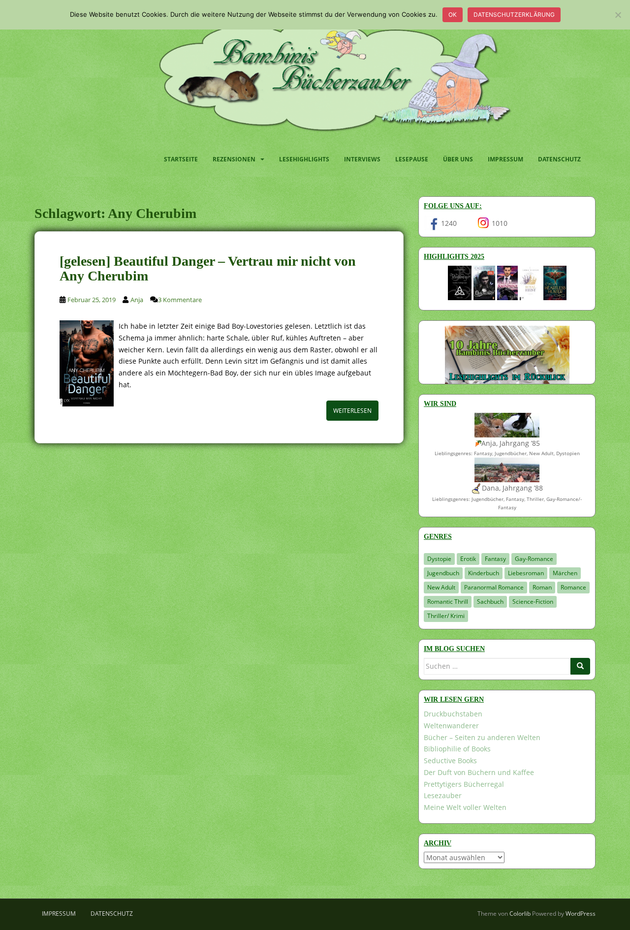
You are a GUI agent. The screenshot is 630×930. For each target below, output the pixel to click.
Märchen (565, 573)
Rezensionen (234, 159)
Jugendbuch (443, 573)
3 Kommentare (180, 299)
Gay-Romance (534, 559)
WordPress (581, 913)
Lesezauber (443, 795)
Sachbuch (490, 601)
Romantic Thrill (447, 601)
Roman (542, 587)
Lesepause (411, 159)
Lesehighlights (304, 159)
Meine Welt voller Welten (465, 807)
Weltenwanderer (451, 725)
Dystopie (439, 559)
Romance (573, 587)
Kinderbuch (483, 573)
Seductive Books (450, 760)
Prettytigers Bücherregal (464, 784)
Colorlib (520, 913)
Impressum (505, 159)
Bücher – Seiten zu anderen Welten (482, 737)
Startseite (181, 159)
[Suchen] (580, 666)
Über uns (458, 159)
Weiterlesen (352, 410)
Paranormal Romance (494, 587)
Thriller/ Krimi (446, 616)
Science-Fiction (532, 601)
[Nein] (618, 15)
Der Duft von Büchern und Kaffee (479, 772)
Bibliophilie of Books (457, 748)
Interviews (362, 159)
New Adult (441, 587)
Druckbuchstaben (453, 713)
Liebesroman (526, 573)
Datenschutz (559, 159)
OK (452, 14)
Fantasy (495, 559)
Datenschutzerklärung (514, 14)
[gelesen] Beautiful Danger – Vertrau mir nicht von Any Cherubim (208, 268)
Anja (136, 299)
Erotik (468, 559)
